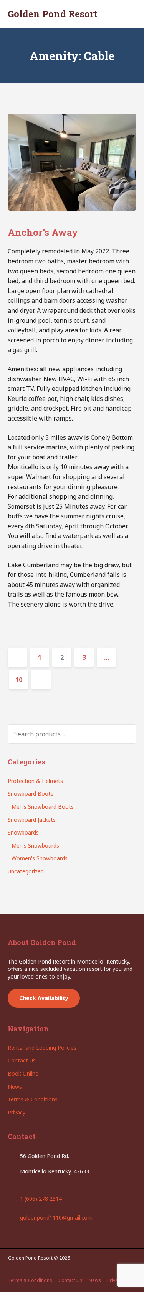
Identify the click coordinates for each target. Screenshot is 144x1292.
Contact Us (22, 1060)
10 (21, 679)
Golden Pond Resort (53, 14)
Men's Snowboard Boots (43, 806)
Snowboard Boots (30, 793)
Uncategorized (26, 871)
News (15, 1086)
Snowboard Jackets (32, 819)
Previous (17, 657)
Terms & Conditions (33, 1099)
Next (41, 679)
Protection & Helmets (35, 780)
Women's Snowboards (40, 858)
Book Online (23, 1073)
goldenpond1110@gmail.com (56, 1217)
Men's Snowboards (35, 845)
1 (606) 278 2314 (41, 1198)
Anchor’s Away (43, 232)
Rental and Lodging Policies (42, 1047)
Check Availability (43, 998)
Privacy (16, 1112)
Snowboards (23, 832)
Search (125, 734)
